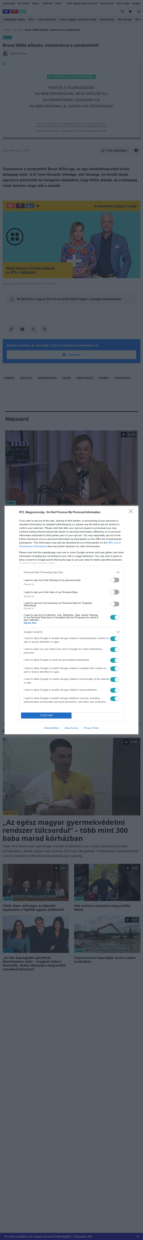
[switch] (114, 580)
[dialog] (71, 620)
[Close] (132, 512)
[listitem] (71, 572)
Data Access (71, 727)
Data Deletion (51, 727)
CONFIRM (46, 715)
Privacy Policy (91, 727)
